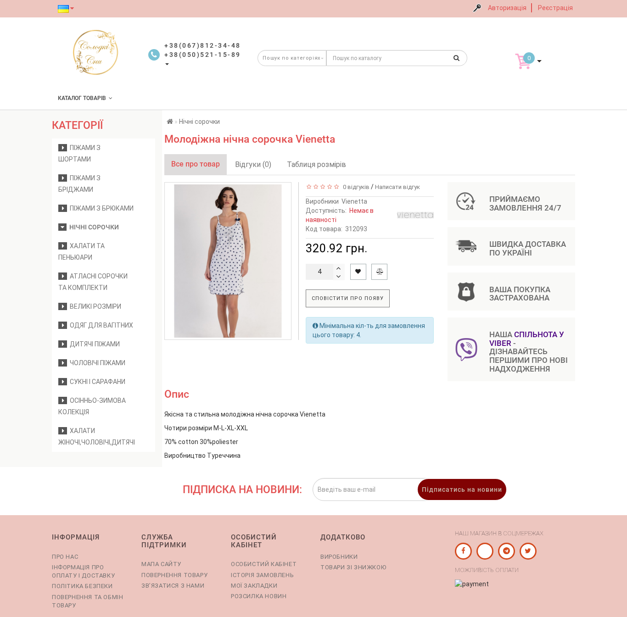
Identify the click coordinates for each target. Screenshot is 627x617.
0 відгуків (354, 186)
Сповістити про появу (348, 298)
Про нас (65, 556)
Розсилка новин (258, 596)
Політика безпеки (82, 586)
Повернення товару (174, 575)
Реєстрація (555, 7)
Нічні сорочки (93, 227)
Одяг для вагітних (100, 325)
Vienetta (354, 201)
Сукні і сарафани (96, 381)
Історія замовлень (262, 575)
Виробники (339, 556)
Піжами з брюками (100, 208)
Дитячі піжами (93, 344)
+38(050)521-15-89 (202, 54)
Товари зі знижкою (353, 567)
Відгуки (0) (253, 164)
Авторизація (507, 7)
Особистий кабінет (264, 564)
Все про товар (195, 164)
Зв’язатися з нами (172, 585)
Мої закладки (254, 585)
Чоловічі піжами (96, 363)
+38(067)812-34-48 (202, 45)
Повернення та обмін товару (87, 601)
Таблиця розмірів (316, 164)
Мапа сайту (161, 564)
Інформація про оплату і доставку (83, 571)
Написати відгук (397, 186)
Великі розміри (94, 306)
